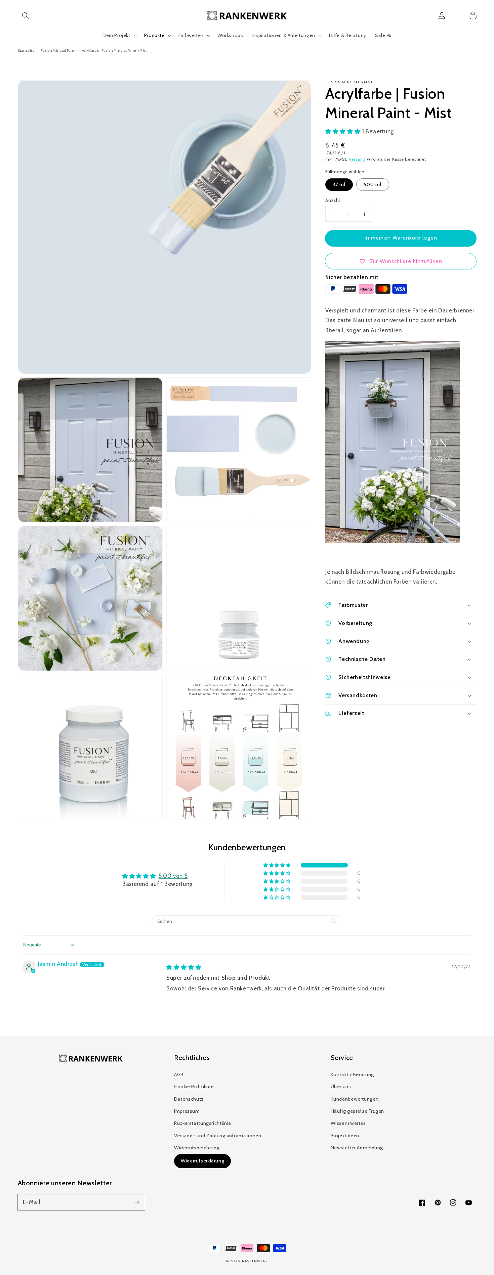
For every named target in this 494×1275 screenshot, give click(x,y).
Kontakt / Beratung (352, 1074)
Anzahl (332, 200)
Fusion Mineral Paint (58, 50)
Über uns (341, 1086)
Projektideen (345, 1136)
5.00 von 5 (173, 876)
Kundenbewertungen (355, 1099)
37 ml (339, 185)
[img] (183, 967)
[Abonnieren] (137, 1202)
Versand (357, 159)
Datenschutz (189, 1099)
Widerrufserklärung (202, 1161)
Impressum (187, 1111)
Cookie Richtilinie (193, 1086)
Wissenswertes (348, 1123)
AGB (179, 1074)
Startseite (26, 50)
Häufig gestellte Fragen (357, 1111)
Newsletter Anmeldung (357, 1148)
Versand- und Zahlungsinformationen (217, 1136)
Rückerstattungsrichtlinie (202, 1123)
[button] (25, 16)
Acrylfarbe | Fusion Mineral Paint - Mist (114, 50)
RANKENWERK (255, 1261)
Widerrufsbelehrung (196, 1148)
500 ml (372, 185)
